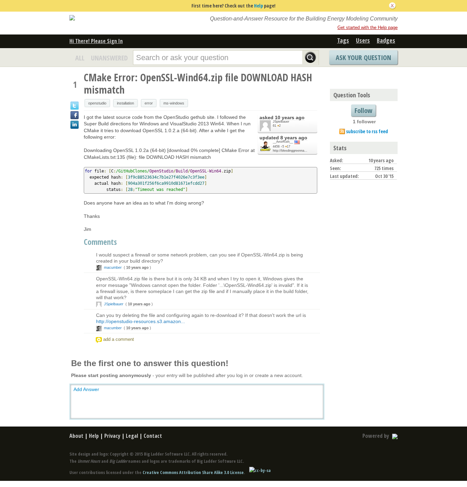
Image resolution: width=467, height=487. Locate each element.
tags (343, 40)
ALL (79, 57)
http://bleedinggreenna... (290, 150)
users (363, 40)
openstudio (97, 103)
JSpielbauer (281, 121)
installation (125, 103)
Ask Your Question (363, 57)
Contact (153, 436)
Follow (363, 110)
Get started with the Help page (367, 27)
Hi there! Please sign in (96, 41)
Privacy (112, 436)
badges (386, 40)
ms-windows (173, 103)
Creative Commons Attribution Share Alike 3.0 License (193, 472)
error (149, 103)
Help (258, 5)
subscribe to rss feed (367, 131)
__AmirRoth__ (283, 141)
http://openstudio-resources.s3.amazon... (140, 321)
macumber (113, 267)
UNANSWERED (109, 57)
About (76, 436)
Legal (132, 436)
